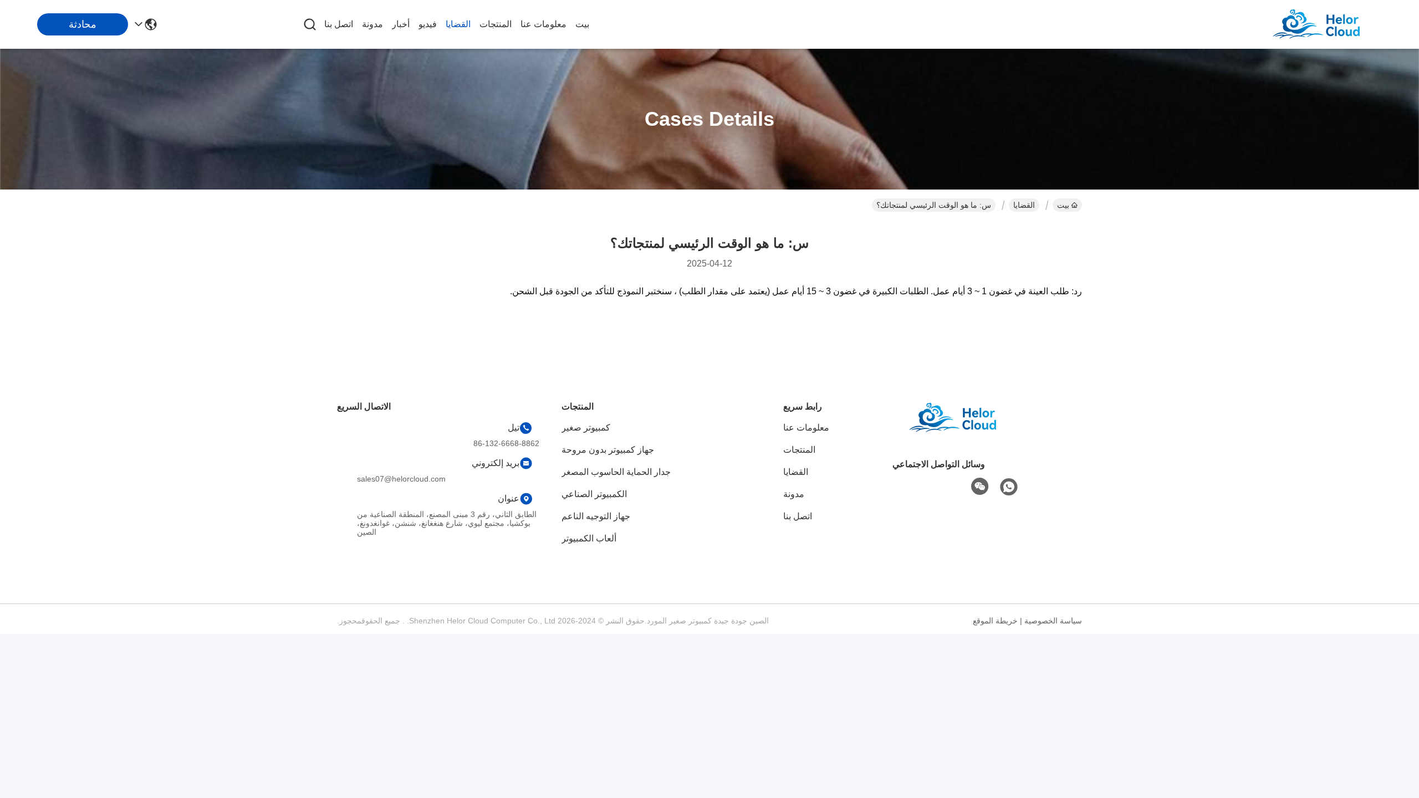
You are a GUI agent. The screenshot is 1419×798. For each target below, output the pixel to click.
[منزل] (967, 431)
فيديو (427, 24)
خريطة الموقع (995, 620)
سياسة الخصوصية (1053, 620)
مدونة (372, 24)
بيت (582, 24)
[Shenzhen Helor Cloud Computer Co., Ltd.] (1330, 24)
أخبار (401, 24)
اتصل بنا (338, 24)
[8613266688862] (1009, 487)
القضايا (458, 24)
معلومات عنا (543, 24)
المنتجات (495, 24)
